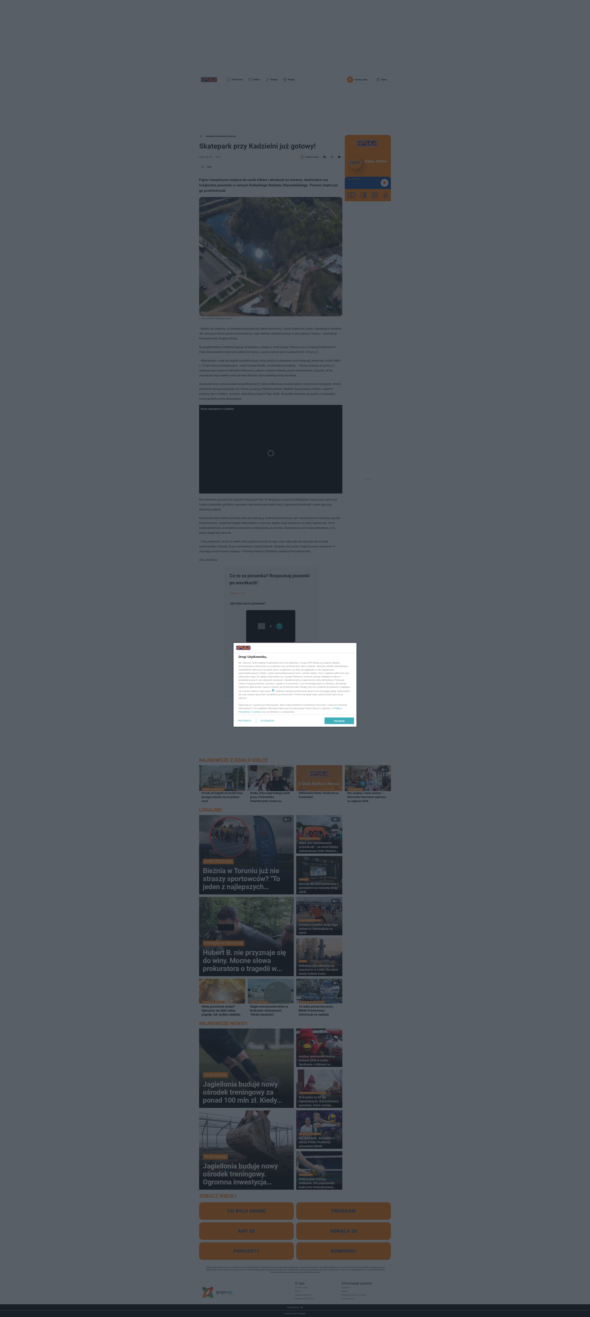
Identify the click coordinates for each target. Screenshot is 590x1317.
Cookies (257, 711)
